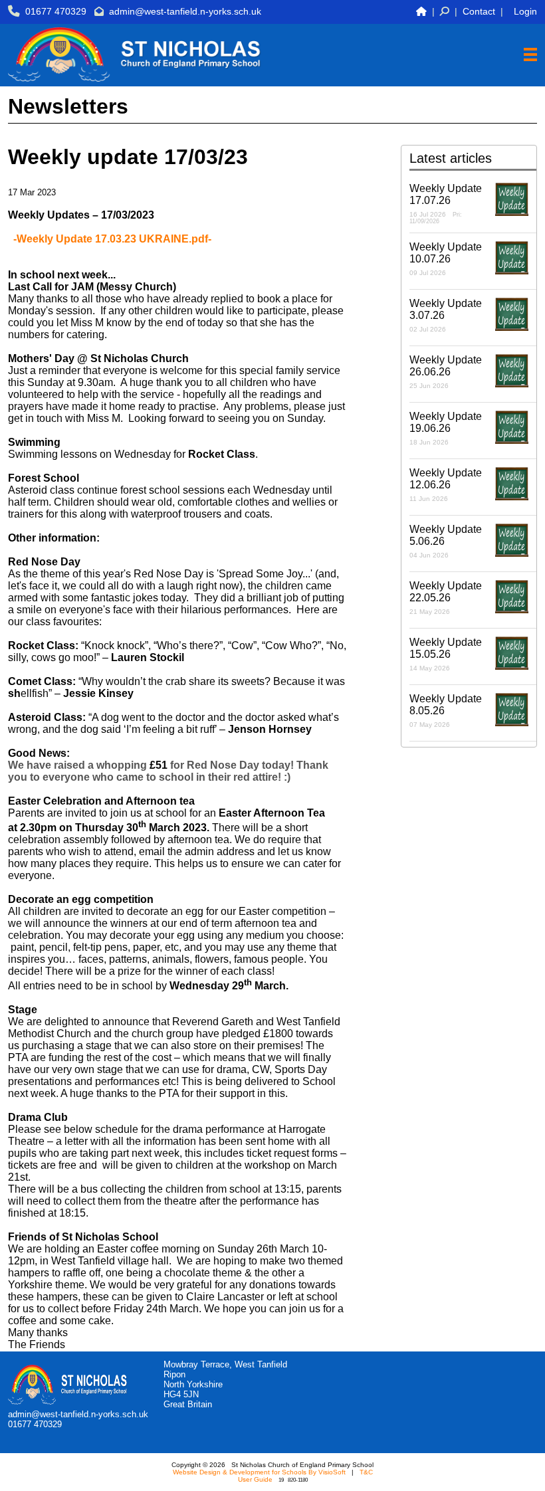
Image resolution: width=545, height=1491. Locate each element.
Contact (479, 11)
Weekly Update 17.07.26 (445, 204)
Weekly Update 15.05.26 (445, 654)
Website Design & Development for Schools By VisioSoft (259, 1472)
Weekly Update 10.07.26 (445, 258)
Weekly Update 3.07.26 (445, 315)
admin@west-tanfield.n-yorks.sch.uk (185, 11)
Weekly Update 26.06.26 (445, 371)
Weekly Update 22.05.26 (445, 597)
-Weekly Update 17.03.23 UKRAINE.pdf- (112, 239)
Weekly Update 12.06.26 (445, 484)
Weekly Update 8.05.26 (445, 710)
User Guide (255, 1479)
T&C (366, 1472)
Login (525, 11)
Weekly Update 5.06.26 (445, 541)
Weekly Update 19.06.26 (445, 428)
